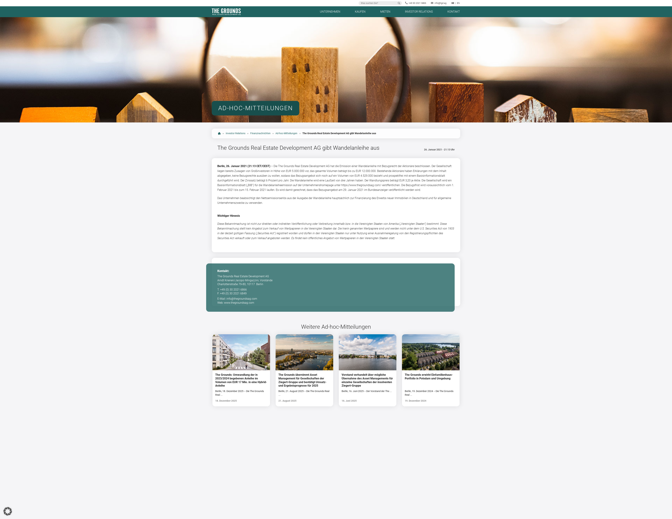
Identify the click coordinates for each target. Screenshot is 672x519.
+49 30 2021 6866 (417, 3)
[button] (7, 511)
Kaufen (360, 11)
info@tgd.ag (440, 3)
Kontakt (453, 11)
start (219, 133)
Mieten (385, 11)
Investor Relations (419, 11)
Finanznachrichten (260, 133)
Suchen (399, 3)
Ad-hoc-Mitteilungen (286, 133)
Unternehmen (330, 11)
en (458, 3)
